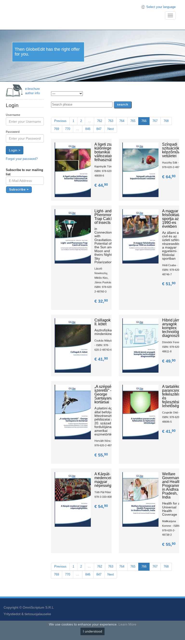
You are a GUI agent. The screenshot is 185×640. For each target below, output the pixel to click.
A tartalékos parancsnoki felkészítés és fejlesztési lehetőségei (172, 396)
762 (99, 121)
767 (155, 121)
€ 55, (101, 455)
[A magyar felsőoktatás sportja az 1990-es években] (140, 236)
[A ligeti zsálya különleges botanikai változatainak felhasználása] (73, 169)
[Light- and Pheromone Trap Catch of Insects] (73, 236)
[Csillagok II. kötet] (73, 345)
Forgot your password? (22, 159)
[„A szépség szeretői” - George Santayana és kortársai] (73, 412)
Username (13, 115)
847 (98, 129)
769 (56, 129)
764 (121, 121)
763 (110, 121)
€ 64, (169, 176)
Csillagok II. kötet (102, 322)
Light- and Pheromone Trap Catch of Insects (104, 217)
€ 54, (101, 506)
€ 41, (101, 359)
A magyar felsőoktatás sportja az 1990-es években (172, 218)
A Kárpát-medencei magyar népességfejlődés (109, 480)
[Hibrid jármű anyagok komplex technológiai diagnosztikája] (140, 345)
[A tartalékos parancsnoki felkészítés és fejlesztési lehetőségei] (140, 412)
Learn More (127, 624)
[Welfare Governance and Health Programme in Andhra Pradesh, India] (140, 499)
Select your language (161, 7)
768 (166, 121)
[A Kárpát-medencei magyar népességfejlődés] (73, 499)
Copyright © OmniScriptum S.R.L (29, 607)
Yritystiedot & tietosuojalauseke (27, 614)
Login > (14, 150)
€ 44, (101, 185)
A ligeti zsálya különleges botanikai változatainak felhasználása (106, 152)
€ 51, (169, 283)
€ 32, (101, 301)
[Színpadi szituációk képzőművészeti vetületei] (140, 169)
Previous (60, 121)
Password (13, 132)
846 (87, 129)
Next (110, 129)
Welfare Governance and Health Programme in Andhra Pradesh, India (172, 485)
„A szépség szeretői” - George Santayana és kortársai (106, 394)
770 (67, 129)
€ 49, (169, 361)
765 (132, 121)
